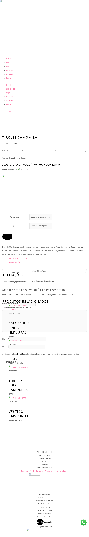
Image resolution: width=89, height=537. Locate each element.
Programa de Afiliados (44, 468)
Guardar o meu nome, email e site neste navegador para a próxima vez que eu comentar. (41, 354)
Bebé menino (29, 247)
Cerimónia (40, 247)
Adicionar (14, 242)
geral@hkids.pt (44, 495)
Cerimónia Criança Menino (31, 251)
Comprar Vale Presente (44, 458)
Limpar (54, 226)
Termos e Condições (44, 514)
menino (36, 255)
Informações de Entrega (44, 501)
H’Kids (8, 59)
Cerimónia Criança (10, 251)
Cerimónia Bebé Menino (71, 247)
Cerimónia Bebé (53, 247)
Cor (14, 226)
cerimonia (22, 255)
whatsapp (83, 521)
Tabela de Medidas (44, 504)
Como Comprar (44, 455)
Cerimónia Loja (50, 251)
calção (14, 255)
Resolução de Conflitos (44, 510)
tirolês (43, 255)
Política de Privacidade (44, 517)
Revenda (10, 70)
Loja (8, 66)
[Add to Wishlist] (7, 237)
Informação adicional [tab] (18, 259)
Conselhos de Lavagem (44, 507)
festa (29, 255)
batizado (6, 255)
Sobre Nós (10, 63)
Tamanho (14, 217)
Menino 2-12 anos (66, 251)
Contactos (10, 74)
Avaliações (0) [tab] (14, 262)
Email (5, 347)
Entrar (8, 78)
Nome (5, 339)
